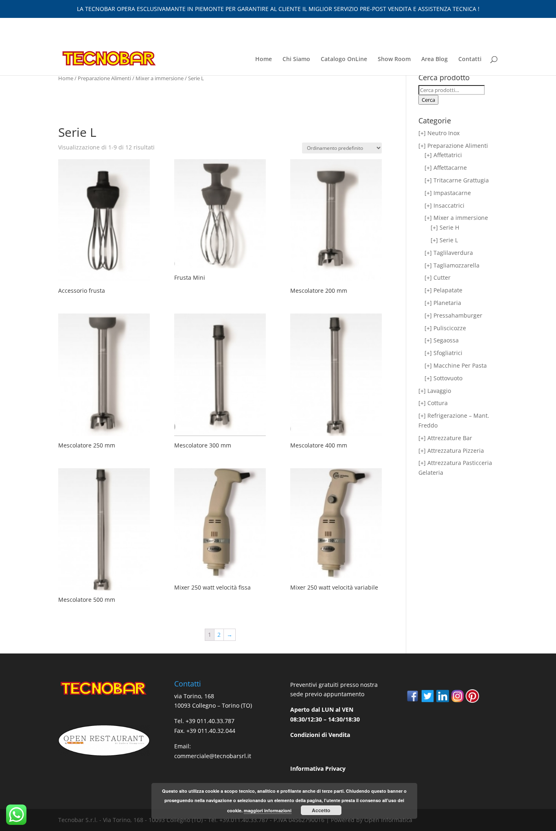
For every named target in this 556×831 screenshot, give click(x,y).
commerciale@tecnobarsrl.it (212, 756)
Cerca (428, 99)
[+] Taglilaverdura (449, 253)
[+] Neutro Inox (439, 133)
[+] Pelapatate (443, 290)
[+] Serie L (444, 240)
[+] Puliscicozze (445, 328)
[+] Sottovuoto (443, 378)
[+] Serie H (445, 227)
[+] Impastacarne (448, 193)
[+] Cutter (438, 277)
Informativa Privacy (318, 768)
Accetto (321, 810)
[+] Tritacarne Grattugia (457, 180)
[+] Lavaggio (434, 391)
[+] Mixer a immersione (456, 217)
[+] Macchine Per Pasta (456, 365)
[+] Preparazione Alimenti (453, 145)
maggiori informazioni (267, 810)
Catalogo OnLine (344, 59)
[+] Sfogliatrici (443, 353)
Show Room (394, 59)
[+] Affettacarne (446, 167)
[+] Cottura (433, 403)
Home (263, 59)
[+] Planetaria (443, 303)
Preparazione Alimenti (104, 78)
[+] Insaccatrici (444, 205)
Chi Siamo (296, 59)
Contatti (470, 59)
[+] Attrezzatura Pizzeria (451, 450)
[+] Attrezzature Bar (445, 438)
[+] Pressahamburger (453, 315)
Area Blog (434, 59)
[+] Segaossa (442, 340)
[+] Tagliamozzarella (452, 265)
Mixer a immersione (160, 78)
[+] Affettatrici (443, 155)
